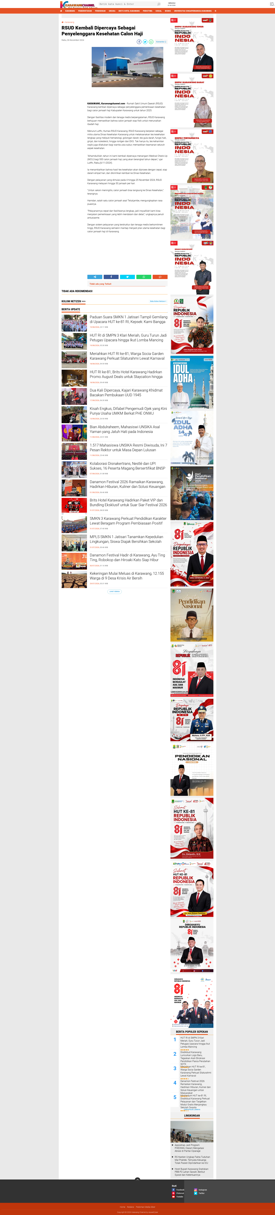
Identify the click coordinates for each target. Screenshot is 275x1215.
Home (122, 1207)
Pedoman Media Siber (145, 1207)
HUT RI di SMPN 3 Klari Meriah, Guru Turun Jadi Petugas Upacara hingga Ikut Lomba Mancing (128, 337)
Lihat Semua (115, 591)
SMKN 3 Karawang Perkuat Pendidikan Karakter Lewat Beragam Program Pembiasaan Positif (128, 520)
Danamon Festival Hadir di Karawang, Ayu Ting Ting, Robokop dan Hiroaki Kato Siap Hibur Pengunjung (127, 560)
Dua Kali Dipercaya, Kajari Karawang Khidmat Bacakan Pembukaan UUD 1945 (126, 392)
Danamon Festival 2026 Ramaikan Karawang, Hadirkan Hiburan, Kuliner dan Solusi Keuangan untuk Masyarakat (127, 487)
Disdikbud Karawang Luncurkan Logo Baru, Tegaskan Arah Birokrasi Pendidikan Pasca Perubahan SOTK (195, 1058)
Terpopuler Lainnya (192, 1110)
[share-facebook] (139, 41)
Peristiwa (147, 11)
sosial (159, 11)
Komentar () (161, 42)
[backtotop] (137, 1180)
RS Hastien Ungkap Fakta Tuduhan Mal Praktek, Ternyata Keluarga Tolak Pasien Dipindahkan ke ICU (192, 1160)
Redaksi (130, 1207)
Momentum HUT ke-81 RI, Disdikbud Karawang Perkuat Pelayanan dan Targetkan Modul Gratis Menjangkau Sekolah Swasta (195, 1101)
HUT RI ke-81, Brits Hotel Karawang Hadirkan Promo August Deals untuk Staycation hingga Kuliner (126, 377)
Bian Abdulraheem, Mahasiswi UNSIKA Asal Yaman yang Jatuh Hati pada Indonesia (125, 429)
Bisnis (168, 11)
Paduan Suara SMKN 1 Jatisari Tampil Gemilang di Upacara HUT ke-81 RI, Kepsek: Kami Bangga (128, 319)
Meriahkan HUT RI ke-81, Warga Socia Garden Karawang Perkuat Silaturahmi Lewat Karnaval (127, 356)
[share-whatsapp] (151, 41)
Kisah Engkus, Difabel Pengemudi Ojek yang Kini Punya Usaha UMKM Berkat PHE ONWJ (128, 411)
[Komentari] (160, 277)
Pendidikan (100, 11)
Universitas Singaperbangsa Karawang (193, 11)
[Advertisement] (73, 90)
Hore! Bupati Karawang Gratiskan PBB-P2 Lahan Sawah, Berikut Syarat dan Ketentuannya (191, 1172)
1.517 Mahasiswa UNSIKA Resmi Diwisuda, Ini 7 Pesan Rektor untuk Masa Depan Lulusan (128, 447)
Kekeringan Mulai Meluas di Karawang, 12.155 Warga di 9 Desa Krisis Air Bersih (127, 575)
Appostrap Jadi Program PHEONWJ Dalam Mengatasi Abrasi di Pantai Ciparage (189, 1148)
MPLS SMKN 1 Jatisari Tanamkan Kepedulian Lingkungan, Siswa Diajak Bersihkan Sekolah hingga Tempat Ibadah (126, 542)
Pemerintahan (85, 11)
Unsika (112, 11)
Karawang (70, 11)
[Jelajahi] (271, 4)
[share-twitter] (145, 41)
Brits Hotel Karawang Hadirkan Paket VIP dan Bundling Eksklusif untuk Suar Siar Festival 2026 (128, 502)
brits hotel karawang (129, 11)
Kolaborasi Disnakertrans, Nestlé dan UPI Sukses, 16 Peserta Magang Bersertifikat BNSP (127, 466)
